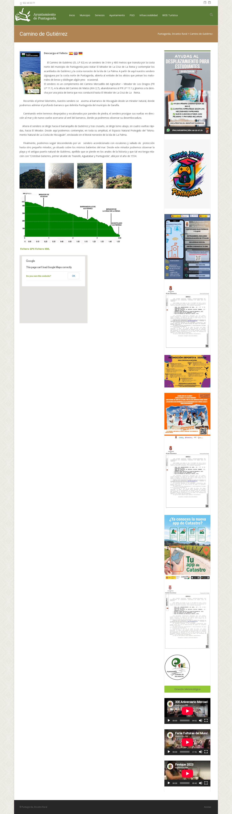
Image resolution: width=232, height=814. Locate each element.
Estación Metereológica (187, 689)
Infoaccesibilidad (148, 15)
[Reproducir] (169, 720)
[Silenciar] (200, 720)
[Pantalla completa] (206, 720)
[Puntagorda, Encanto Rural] (38, 15)
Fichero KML (42, 248)
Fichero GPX (27, 248)
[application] (187, 711)
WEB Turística (170, 15)
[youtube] (209, 4)
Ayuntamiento (117, 15)
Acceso (207, 806)
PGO (132, 15)
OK (73, 276)
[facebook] (205, 4)
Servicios (100, 15)
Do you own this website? (38, 276)
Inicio (72, 15)
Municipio (85, 15)
